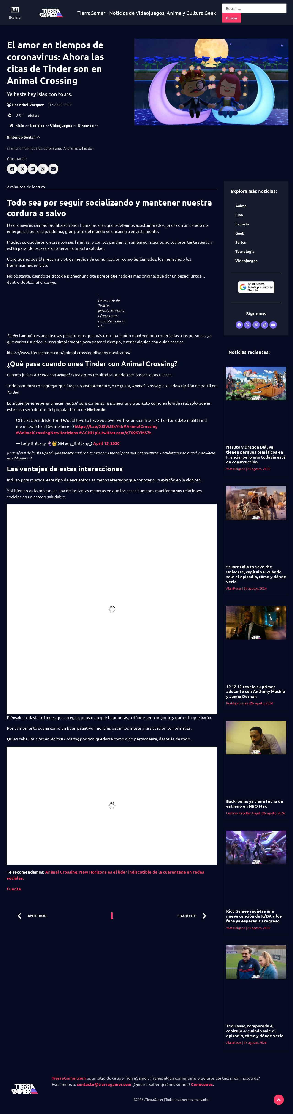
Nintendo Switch (21, 137)
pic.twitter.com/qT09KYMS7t (123, 432)
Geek (239, 233)
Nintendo (86, 125)
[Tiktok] (264, 325)
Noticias (37, 125)
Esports (242, 224)
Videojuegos (61, 125)
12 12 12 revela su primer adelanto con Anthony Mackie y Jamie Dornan (255, 691)
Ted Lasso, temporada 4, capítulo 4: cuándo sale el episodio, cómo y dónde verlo (255, 1030)
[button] (12, 169)
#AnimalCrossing (140, 426)
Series (240, 242)
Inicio (19, 125)
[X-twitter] (247, 325)
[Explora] (15, 10)
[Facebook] (239, 325)
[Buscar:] (254, 8)
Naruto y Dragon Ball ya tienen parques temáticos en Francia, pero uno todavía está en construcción (256, 454)
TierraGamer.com (69, 1078)
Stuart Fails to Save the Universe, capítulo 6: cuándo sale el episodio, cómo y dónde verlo (256, 574)
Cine (239, 214)
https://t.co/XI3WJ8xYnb (99, 426)
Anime (241, 205)
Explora (15, 17)
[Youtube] (273, 325)
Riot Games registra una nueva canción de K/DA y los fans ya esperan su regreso (254, 915)
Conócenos (202, 1084)
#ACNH (86, 432)
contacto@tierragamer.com (104, 1084)
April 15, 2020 (106, 443)
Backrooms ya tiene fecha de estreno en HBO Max (254, 804)
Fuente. (14, 888)
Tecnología (245, 251)
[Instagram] (256, 325)
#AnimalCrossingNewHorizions (47, 432)
